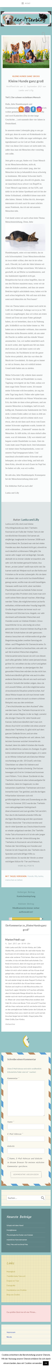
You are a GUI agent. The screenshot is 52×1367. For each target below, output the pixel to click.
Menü (27, 3)
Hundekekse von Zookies (17, 1290)
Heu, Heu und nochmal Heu (17, 1244)
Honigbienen (12, 1230)
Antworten (10, 1024)
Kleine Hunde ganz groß (26, 76)
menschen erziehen (14, 880)
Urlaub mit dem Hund (15, 1225)
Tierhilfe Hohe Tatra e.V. (16, 1276)
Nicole (9, 1337)
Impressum (11, 1332)
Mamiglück (11, 1272)
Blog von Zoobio (13, 1295)
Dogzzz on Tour (13, 1281)
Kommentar (13, 1078)
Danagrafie (11, 1285)
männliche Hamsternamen (17, 1240)
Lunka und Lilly (26, 90)
